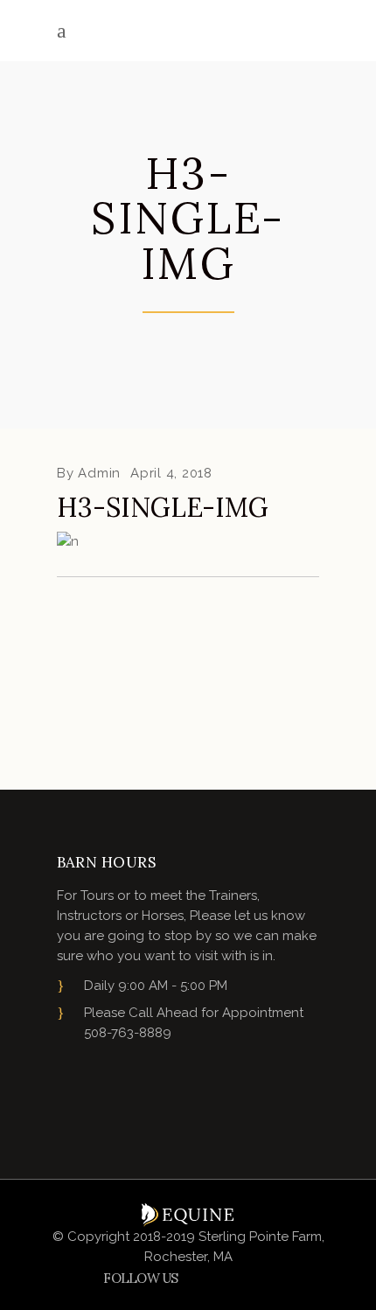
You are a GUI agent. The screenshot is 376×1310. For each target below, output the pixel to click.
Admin (99, 473)
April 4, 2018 (171, 473)
